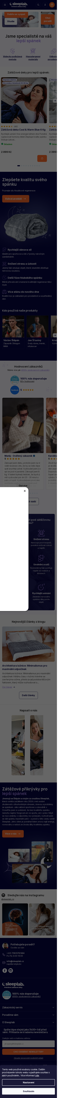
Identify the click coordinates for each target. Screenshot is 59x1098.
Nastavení (28, 1082)
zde (37, 1075)
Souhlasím (28, 1091)
